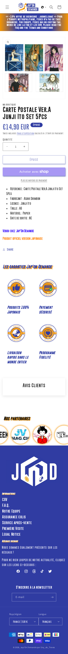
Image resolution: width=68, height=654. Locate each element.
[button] (7, 7)
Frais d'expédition (25, 133)
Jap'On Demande (28, 647)
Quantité (7, 139)
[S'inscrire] (52, 597)
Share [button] (10, 249)
